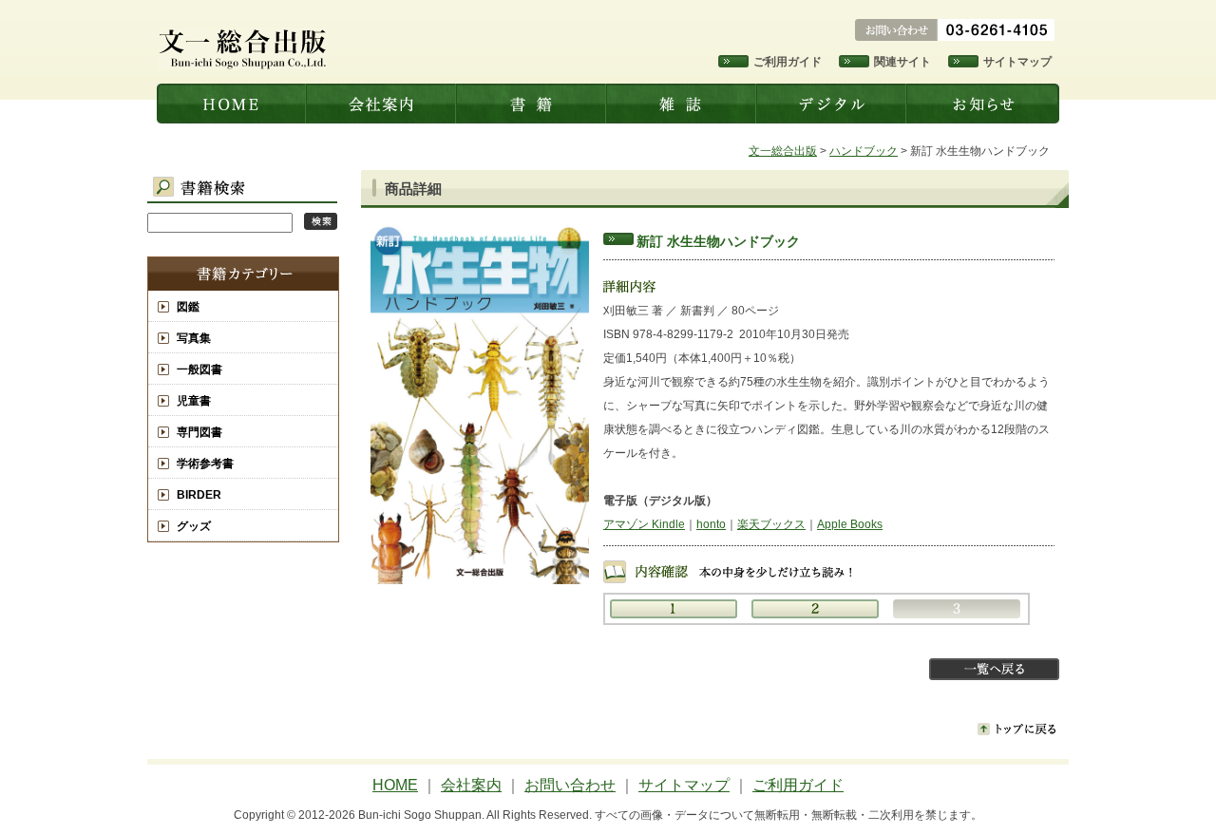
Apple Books (850, 524)
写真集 (194, 338)
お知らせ (984, 103)
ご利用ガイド (787, 61)
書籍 (533, 103)
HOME (395, 785)
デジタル (833, 103)
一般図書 (199, 369)
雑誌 (683, 103)
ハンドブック (863, 151)
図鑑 (188, 306)
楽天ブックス (771, 524)
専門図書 (199, 432)
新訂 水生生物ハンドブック (718, 241)
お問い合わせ (570, 785)
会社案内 (383, 103)
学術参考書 (205, 463)
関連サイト (902, 61)
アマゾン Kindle (644, 524)
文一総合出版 (232, 103)
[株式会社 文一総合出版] (243, 65)
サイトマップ (1017, 61)
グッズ (194, 526)
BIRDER (199, 495)
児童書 (194, 401)
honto (711, 524)
